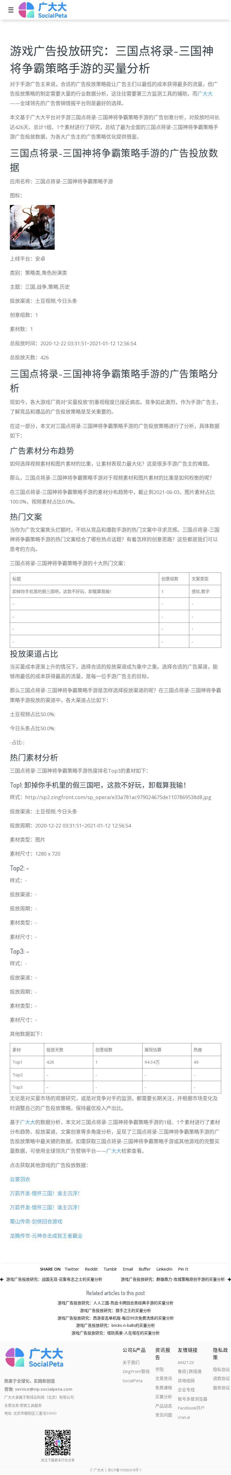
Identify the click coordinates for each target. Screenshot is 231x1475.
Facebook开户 (191, 1408)
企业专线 (186, 1389)
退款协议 (221, 1378)
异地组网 (186, 1380)
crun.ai (184, 1417)
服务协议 (221, 1387)
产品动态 (163, 1406)
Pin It (183, 1269)
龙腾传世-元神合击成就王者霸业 (46, 1235)
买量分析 (163, 1396)
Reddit (91, 1269)
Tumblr (110, 1269)
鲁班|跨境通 (189, 1371)
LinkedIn (164, 1269)
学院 (159, 1369)
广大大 (205, 93)
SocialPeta (133, 1380)
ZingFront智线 (136, 1371)
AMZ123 (186, 1362)
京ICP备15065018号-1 (125, 1470)
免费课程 (163, 1387)
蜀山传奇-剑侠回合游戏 (36, 1221)
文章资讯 (163, 1378)
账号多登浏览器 (192, 1399)
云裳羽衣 (20, 1179)
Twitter (72, 1269)
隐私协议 (221, 1369)
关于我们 (131, 1362)
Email (128, 1269)
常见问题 (163, 1415)
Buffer (145, 1269)
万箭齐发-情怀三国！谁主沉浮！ (46, 1193)
